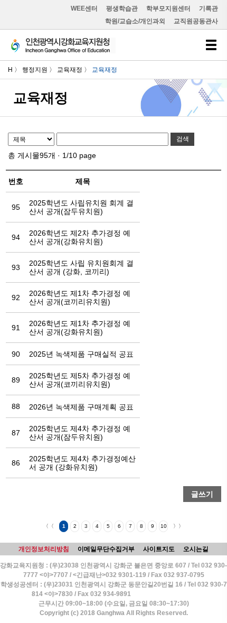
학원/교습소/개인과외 (135, 21)
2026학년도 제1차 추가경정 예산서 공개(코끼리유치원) (79, 297)
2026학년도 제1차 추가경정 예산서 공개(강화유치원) (79, 327)
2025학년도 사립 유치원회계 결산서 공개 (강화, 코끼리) (81, 267)
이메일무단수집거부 (106, 549)
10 (163, 526)
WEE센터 (84, 8)
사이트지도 (159, 549)
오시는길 (196, 549)
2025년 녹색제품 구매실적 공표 (81, 354)
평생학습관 (122, 8)
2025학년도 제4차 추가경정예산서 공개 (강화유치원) (82, 462)
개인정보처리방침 (43, 549)
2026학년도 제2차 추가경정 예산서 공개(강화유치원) (79, 237)
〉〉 (178, 526)
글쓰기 (202, 494)
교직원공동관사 (196, 21)
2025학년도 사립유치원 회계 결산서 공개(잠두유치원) (81, 207)
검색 (182, 139)
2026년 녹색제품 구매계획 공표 (81, 407)
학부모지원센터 (168, 8)
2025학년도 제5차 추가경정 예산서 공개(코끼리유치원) (79, 379)
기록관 (208, 8)
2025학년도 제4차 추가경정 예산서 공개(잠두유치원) (79, 432)
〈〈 (48, 526)
